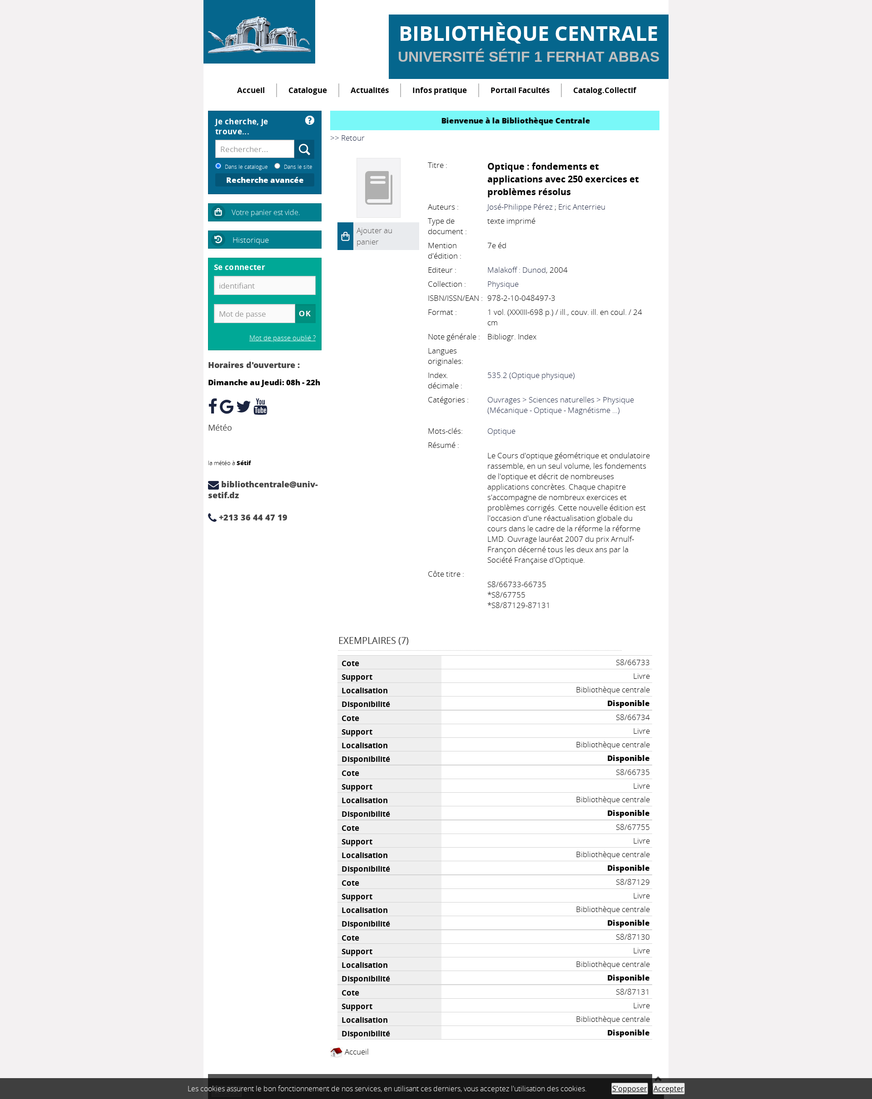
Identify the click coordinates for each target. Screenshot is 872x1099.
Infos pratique (439, 90)
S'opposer (629, 1089)
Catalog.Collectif (604, 90)
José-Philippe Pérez (520, 206)
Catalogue (307, 90)
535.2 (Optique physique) (531, 375)
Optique (501, 431)
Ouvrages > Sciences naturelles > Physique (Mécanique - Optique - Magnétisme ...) (560, 404)
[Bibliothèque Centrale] (259, 32)
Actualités (370, 90)
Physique (503, 284)
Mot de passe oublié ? (282, 337)
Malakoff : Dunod (516, 270)
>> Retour (347, 137)
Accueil (251, 90)
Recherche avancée (265, 180)
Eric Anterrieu (581, 206)
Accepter (669, 1089)
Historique (251, 240)
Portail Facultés (520, 90)
